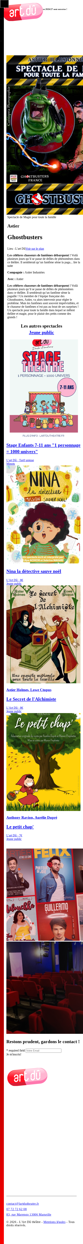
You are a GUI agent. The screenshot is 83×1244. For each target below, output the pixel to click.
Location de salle (16, 1152)
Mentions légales (54, 1222)
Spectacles (12, 1132)
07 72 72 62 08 (16, 1209)
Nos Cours (12, 1113)
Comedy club (14, 1142)
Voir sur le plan (34, 248)
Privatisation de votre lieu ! (22, 1171)
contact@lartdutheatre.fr (22, 1203)
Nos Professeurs (16, 1123)
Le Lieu (11, 1104)
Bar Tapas (12, 1161)
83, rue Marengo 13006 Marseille (28, 1214)
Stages (10, 1180)
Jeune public (41, 332)
